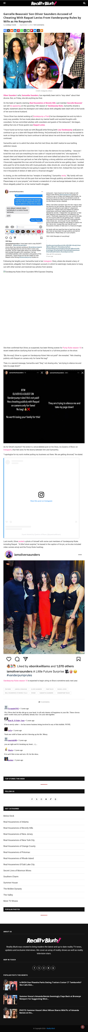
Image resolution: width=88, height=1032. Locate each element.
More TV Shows (10, 901)
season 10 (72, 348)
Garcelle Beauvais (21, 689)
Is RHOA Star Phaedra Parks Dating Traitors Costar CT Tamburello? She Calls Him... (50, 983)
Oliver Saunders (36, 689)
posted (21, 541)
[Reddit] (11, 30)
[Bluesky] (35, 30)
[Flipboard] (31, 30)
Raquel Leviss (62, 689)
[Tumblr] (25, 30)
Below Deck (8, 816)
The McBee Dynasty (12, 889)
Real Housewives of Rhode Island (18, 858)
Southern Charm (10, 876)
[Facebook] (5, 30)
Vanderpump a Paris (41, 116)
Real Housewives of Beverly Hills (16, 693)
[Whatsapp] (21, 30)
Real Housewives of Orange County (19, 846)
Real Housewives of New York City (19, 840)
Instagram (48, 261)
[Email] (28, 30)
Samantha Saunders (46, 693)
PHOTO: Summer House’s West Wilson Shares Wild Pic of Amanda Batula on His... (49, 1011)
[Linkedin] (15, 30)
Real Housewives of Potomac (16, 852)
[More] (41, 30)
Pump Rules (50, 689)
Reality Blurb (51, 1028)
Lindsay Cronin (11, 25)
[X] (8, 30)
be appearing (15, 106)
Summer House (10, 882)
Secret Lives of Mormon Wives (17, 870)
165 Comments (38, 25)
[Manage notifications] (82, 1027)
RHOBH (33, 693)
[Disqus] (44, 733)
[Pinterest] (18, 30)
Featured (8, 689)
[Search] (83, 3)
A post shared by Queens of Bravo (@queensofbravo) (41, 534)
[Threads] (38, 30)
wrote (63, 176)
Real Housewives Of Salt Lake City (19, 864)
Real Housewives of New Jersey (18, 834)
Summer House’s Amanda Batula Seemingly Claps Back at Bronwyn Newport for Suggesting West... (50, 997)
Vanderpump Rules (63, 693)
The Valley (8, 895)
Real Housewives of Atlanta (16, 822)
